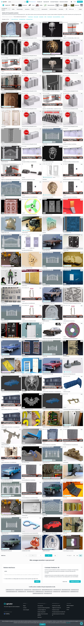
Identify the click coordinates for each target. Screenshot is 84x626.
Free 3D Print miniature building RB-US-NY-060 (70, 108)
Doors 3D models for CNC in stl (47, 214)
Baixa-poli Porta (14, 19)
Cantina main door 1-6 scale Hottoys (69, 320)
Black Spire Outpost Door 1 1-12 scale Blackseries (29, 197)
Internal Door (45, 179)
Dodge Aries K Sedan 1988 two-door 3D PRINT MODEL (51, 409)
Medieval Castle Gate (4, 161)
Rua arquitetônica (56, 16)
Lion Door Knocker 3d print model (48, 161)
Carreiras (24, 607)
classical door (3, 126)
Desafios (68, 607)
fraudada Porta (22, 19)
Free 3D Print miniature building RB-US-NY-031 (70, 126)
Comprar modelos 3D (41, 603)
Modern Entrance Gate (46, 285)
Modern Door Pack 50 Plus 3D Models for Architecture (51, 126)
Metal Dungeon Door (25, 356)
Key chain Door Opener (25, 462)
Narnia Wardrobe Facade (67, 232)
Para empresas (40, 605)
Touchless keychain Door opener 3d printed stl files (30, 533)
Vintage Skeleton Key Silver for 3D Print (7, 267)
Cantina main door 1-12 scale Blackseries (28, 303)
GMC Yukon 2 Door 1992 (46, 497)
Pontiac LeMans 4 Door (46, 250)
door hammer (24, 391)
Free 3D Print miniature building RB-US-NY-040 (29, 91)
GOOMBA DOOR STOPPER (26, 550)
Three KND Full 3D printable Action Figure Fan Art (9, 285)
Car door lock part (25, 232)
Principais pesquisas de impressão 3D (58, 614)
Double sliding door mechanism (68, 550)
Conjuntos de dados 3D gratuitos (44, 607)
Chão (45, 16)
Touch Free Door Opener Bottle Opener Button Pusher (71, 409)
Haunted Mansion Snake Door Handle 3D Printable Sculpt (52, 480)
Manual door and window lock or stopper (28, 179)
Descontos (40, 617)
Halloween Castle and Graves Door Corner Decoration (30, 338)
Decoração (36, 16)
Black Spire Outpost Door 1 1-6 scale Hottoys (70, 197)
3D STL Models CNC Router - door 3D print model (9, 214)
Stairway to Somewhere (67, 214)
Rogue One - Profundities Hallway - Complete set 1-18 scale (52, 108)
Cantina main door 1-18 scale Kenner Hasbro (29, 320)
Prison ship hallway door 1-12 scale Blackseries (70, 444)
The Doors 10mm (24, 515)
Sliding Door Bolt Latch (5, 444)
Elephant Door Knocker (46, 73)
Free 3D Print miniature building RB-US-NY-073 (29, 126)
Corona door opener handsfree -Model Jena (29, 444)
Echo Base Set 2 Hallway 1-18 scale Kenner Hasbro (71, 161)
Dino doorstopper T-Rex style (68, 480)
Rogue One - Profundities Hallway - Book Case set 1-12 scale (10, 179)
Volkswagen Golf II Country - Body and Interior (50, 533)
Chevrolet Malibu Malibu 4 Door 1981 (7, 480)
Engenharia (30, 16)
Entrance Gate (45, 144)
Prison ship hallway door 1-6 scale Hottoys (28, 480)
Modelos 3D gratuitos (41, 611)
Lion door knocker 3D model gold (48, 197)
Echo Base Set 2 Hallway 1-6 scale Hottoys (69, 144)
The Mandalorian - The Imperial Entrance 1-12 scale (9, 91)
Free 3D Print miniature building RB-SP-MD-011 (29, 55)
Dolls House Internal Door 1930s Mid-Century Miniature (51, 91)
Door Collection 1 (4, 303)
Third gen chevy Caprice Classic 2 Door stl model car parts (52, 338)
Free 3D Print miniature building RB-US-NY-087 (70, 55)
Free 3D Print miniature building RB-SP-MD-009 (29, 144)
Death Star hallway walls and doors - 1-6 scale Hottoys (9, 409)
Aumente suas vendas (56, 605)
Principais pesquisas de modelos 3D (58, 611)
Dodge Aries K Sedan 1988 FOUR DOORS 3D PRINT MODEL (10, 391)
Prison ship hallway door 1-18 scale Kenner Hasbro (30, 497)
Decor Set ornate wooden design (27, 267)
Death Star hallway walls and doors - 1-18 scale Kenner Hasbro (52, 391)
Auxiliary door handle (66, 391)
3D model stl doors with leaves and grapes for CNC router (72, 303)
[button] (25, 2)
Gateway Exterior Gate (46, 462)
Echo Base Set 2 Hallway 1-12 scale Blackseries (29, 161)
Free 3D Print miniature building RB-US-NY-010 (70, 73)
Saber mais (68, 622)
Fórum (68, 609)
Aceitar (42, 624)
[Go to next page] (48, 555)
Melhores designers (70, 605)
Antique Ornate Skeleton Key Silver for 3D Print (8, 515)
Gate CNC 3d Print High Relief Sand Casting (8, 108)
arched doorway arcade (5, 497)
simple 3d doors (24, 285)
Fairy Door (44, 232)
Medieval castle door (46, 320)
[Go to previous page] (33, 555)
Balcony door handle (66, 285)
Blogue (24, 605)
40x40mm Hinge (65, 250)
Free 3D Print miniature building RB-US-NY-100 (29, 73)
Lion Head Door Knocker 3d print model (49, 55)
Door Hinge (65, 497)
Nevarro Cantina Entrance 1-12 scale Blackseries (8, 462)
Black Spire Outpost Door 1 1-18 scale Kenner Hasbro (71, 179)
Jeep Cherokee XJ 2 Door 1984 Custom (49, 303)
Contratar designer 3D (42, 609)
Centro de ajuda (26, 609)
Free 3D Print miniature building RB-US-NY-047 (29, 108)
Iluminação (49, 16)
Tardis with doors (66, 515)
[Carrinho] (71, 2)
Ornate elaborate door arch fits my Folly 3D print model (10, 55)
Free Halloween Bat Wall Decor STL (27, 409)
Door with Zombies (66, 356)
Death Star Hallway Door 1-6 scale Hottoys (49, 444)
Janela (62, 16)
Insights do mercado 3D (56, 607)
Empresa (24, 603)
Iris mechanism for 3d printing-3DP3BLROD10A (29, 214)
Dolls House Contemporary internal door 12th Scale (9, 144)
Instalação (41, 16)
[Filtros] (66, 9)
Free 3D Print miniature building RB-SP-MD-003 (70, 91)
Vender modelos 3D (55, 603)
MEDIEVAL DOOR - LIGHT (5, 232)
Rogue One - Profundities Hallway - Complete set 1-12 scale (10, 73)
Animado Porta (29, 19)
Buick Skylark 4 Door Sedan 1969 (6, 550)
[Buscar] (27, 2)
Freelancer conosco (55, 609)
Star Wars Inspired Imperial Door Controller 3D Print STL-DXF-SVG (11, 338)
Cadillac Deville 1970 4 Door (5, 356)
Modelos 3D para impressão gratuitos (43, 614)
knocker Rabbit (65, 462)
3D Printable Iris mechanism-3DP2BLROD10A (70, 338)
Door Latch (65, 533)
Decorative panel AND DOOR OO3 (27, 250)
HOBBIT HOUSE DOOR (46, 550)
